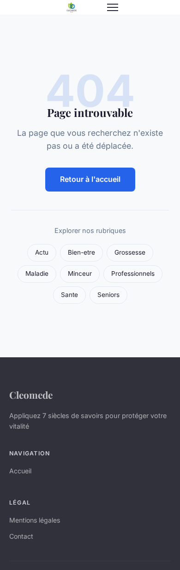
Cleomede (31, 394)
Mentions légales (34, 520)
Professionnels (133, 273)
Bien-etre (81, 252)
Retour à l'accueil (90, 179)
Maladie (36, 273)
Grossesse (129, 252)
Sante (69, 294)
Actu (41, 252)
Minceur (80, 273)
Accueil (20, 471)
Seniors (108, 294)
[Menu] (112, 7)
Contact (21, 536)
